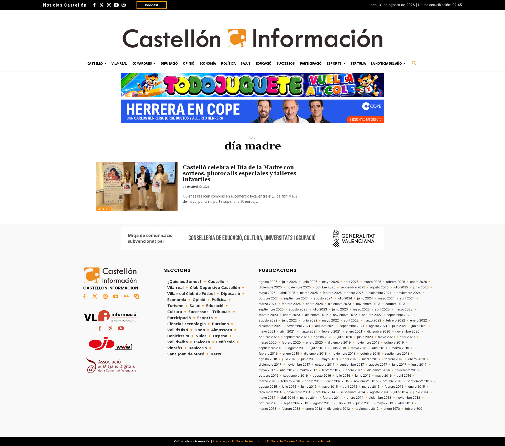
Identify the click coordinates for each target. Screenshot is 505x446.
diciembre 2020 (378, 331)
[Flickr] (126, 297)
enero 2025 (355, 292)
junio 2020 (365, 337)
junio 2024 (365, 298)
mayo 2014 (267, 397)
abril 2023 (382, 309)
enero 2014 (355, 397)
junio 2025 (420, 287)
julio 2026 (289, 281)
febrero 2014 (332, 397)
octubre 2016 (268, 375)
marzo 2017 (308, 370)
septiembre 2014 (352, 392)
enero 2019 (290, 353)
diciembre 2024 (380, 292)
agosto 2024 (323, 298)
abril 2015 (350, 386)
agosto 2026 (268, 281)
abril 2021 (287, 331)
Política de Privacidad (248, 441)
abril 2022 (351, 320)
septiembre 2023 (271, 309)
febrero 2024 (291, 303)
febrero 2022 (395, 320)
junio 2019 (338, 348)
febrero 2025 (332, 292)
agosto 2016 (322, 375)
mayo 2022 (330, 320)
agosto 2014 (379, 392)
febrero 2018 (394, 359)
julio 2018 (289, 359)
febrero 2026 (395, 281)
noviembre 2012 (366, 408)
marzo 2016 (267, 381)
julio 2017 (399, 364)
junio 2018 (308, 359)
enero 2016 (313, 381)
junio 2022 (309, 320)
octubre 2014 (325, 392)
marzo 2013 (267, 408)
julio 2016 (343, 375)
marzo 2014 (309, 397)
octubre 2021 (325, 326)
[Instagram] (109, 5)
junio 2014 (420, 392)
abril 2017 (287, 370)
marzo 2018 (371, 359)
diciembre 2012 (338, 408)
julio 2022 (289, 320)
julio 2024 (344, 298)
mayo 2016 (383, 375)
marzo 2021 (308, 331)
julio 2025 (400, 287)
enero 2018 (416, 359)
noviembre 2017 (298, 364)
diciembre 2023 (339, 303)
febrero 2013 (290, 408)
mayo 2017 (267, 370)
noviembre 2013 (408, 397)
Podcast (151, 5)
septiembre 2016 (295, 375)
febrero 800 (413, 408)
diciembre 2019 (339, 342)
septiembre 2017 (352, 364)
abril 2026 (351, 281)
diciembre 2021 (270, 326)
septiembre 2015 (419, 381)
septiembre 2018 (397, 353)
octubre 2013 (269, 403)
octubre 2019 (394, 342)
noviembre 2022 (345, 315)
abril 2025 (287, 292)
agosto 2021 (378, 326)
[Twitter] (101, 5)
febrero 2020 (291, 342)
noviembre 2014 (299, 392)
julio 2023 (319, 309)
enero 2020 (314, 342)
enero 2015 (416, 386)
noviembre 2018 (343, 353)
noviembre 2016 (406, 370)
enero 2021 (354, 331)
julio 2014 (400, 392)
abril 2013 (405, 403)
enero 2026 (418, 281)
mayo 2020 (386, 337)
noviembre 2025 (299, 287)
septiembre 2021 (352, 326)
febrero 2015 (394, 386)
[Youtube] (116, 5)
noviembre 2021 (298, 326)
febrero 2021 (331, 331)
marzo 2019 (400, 348)
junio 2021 (419, 326)
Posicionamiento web (315, 441)
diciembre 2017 (270, 364)
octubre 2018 (370, 353)
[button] (414, 63)
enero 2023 (291, 315)
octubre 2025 (325, 287)
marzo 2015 (371, 386)
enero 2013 (313, 408)
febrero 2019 (268, 353)
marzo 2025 (309, 292)
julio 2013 (344, 403)
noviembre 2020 (407, 331)
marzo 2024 (268, 303)
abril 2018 (350, 359)
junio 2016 (362, 375)
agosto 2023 (298, 309)
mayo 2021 (267, 331)
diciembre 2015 (337, 381)
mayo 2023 (361, 309)
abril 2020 (407, 337)
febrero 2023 (268, 315)
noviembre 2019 (367, 342)
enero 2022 (418, 320)
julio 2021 (399, 326)
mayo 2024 (386, 298)
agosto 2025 (379, 287)
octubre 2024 (269, 298)
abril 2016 (404, 375)
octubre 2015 (392, 381)
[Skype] (137, 297)
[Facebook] (94, 5)
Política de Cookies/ (282, 441)
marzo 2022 (372, 320)
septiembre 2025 (352, 287)
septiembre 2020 (296, 337)
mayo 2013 (385, 403)
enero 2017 (354, 370)
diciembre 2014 (270, 392)
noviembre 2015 (366, 381)
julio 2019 (318, 348)
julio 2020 (344, 337)
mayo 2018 (329, 359)
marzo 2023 (404, 309)
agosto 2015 (268, 386)
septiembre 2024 (296, 298)
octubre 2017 (325, 364)
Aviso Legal (221, 441)
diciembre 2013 (379, 397)
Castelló (103, 209)
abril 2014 (287, 397)
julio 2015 (289, 386)
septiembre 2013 (296, 403)
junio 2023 (340, 309)
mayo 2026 (330, 281)
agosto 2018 (268, 359)
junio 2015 (308, 386)
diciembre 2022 (316, 315)
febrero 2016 (290, 381)
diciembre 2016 (378, 370)
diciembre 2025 (270, 287)
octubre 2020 (269, 337)
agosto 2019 (297, 348)
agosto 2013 (322, 403)
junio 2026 (309, 281)
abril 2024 (407, 298)
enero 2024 (314, 303)
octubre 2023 (395, 303)
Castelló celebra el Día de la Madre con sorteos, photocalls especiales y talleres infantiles (239, 173)
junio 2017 (419, 364)
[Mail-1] (123, 5)
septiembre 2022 (399, 315)
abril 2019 (379, 348)
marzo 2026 (372, 281)
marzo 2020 (268, 342)
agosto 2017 (378, 364)
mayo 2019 (359, 348)
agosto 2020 (323, 337)
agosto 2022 (268, 320)
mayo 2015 (329, 386)
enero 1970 (391, 408)
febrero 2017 (331, 370)
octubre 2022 (372, 315)
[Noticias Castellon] (252, 37)
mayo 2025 (267, 292)
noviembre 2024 (409, 292)
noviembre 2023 (368, 303)
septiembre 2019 (271, 348)
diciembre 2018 (315, 353)
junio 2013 (364, 403)
